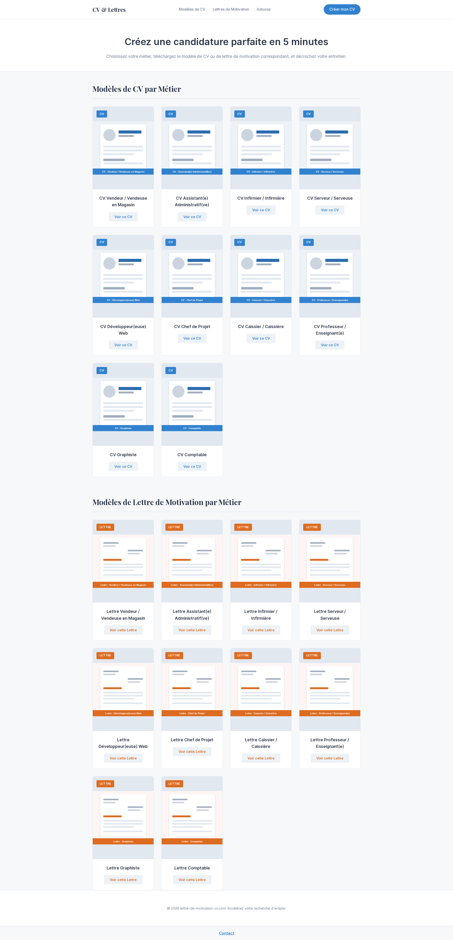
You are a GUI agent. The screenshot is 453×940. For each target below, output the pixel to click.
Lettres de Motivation (231, 9)
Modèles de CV (192, 9)
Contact (226, 933)
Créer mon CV (342, 9)
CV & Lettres (109, 9)
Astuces (264, 9)
